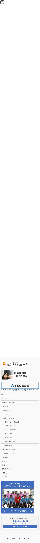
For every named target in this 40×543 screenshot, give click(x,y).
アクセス (6, 414)
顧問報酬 (4, 473)
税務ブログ (5, 476)
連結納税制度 (8, 437)
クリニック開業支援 (10, 430)
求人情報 (6, 457)
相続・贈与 (5, 465)
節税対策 (4, 461)
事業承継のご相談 (10, 441)
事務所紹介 (6, 410)
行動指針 (6, 406)
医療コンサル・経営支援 (12, 422)
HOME (4, 398)
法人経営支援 (8, 445)
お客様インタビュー (8, 469)
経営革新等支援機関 (9, 449)
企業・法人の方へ (8, 434)
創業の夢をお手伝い (9, 453)
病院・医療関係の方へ (9, 418)
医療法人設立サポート (11, 426)
